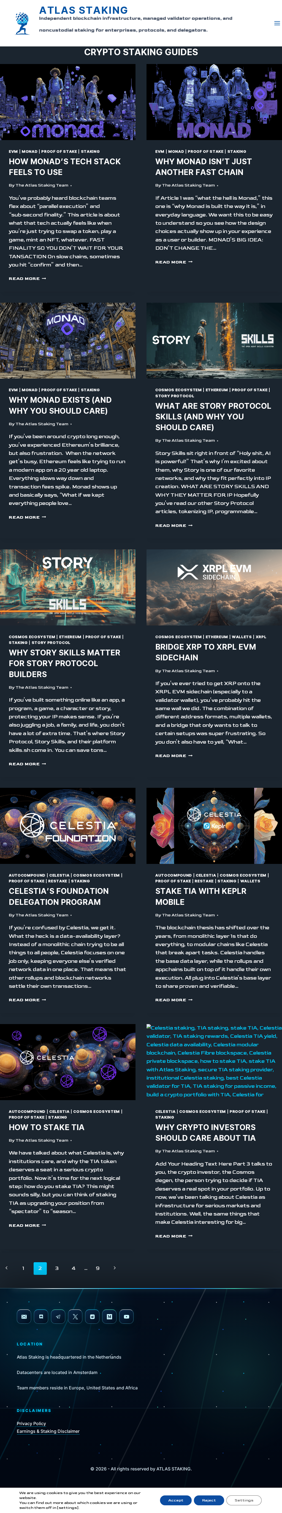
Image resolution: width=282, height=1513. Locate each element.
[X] (75, 1316)
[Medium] (109, 1316)
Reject (209, 1500)
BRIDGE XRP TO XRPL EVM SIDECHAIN (205, 652)
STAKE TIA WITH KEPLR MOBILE (200, 897)
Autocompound (27, 875)
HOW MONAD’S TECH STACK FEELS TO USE (65, 167)
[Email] (24, 1316)
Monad (29, 151)
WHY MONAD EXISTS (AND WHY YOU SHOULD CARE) (60, 405)
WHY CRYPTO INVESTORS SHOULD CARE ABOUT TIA (205, 1133)
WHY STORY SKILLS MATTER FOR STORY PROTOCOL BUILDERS (64, 663)
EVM (13, 151)
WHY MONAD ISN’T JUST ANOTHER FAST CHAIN (203, 167)
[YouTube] (126, 1316)
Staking (90, 151)
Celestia (59, 875)
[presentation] (67, 102)
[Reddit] (92, 1316)
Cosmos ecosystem (178, 390)
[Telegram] (58, 1316)
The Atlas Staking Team (41, 185)
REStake (57, 881)
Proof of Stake (59, 151)
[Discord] (41, 1316)
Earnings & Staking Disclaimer (48, 1431)
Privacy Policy (31, 1423)
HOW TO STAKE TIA (47, 1127)
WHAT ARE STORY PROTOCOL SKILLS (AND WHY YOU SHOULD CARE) (213, 417)
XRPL (261, 637)
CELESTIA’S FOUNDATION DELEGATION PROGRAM (59, 897)
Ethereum (217, 390)
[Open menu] (278, 23)
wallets (242, 637)
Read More (27, 278)
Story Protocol (174, 396)
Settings (244, 1500)
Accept (175, 1500)
